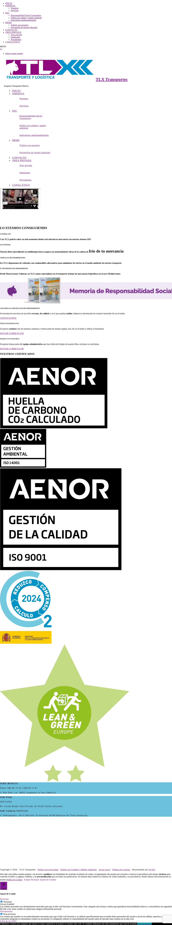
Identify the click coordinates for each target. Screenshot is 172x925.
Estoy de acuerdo (144, 924)
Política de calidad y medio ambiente (26, 18)
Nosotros (14, 8)
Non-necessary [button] (6, 911)
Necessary (7, 902)
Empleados (15, 37)
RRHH (8, 22)
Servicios (15, 10)
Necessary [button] (4, 899)
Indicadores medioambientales (23, 20)
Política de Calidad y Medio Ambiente (78, 869)
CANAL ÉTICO (12, 42)
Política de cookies (121, 869)
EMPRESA (10, 6)
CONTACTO (11, 30)
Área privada (16, 35)
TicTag (152, 869)
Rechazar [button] (35, 880)
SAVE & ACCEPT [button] (8, 921)
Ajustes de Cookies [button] (48, 880)
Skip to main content (14, 53)
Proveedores (16, 39)
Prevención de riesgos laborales (24, 27)
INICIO (8, 3)
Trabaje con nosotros (19, 25)
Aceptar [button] (27, 880)
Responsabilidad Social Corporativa (26, 15)
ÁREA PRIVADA (13, 32)
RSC (7, 13)
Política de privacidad (48, 869)
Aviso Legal (104, 869)
